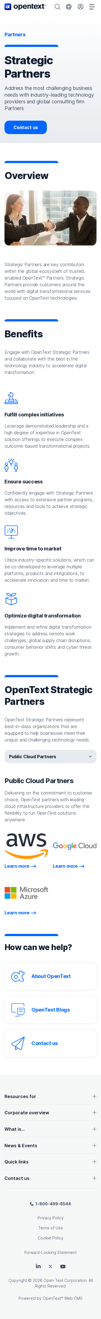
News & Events (20, 1145)
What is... (14, 1129)
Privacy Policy (51, 1217)
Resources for (20, 1096)
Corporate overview (26, 1112)
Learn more (20, 866)
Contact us (25, 127)
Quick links (16, 1162)
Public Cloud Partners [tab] (32, 756)
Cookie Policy (50, 1237)
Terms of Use (50, 1227)
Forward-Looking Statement (50, 1252)
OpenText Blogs (50, 1010)
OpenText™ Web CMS (62, 1298)
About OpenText (51, 976)
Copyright (17, 1280)
